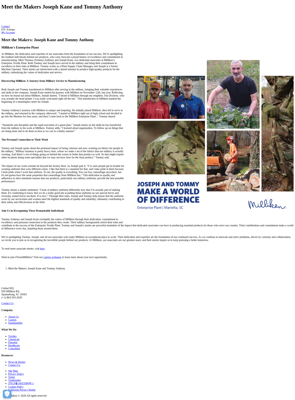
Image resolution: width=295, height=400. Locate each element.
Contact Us (7, 303)
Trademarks (14, 380)
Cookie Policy (16, 386)
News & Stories (16, 362)
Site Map (13, 370)
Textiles (12, 336)
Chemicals (13, 339)
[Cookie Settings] (7, 394)
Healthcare (14, 345)
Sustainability (15, 322)
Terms (11, 377)
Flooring (12, 342)
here (42, 248)
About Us (13, 316)
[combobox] (147, 29)
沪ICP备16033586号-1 (21, 383)
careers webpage (52, 257)
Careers (12, 319)
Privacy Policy (16, 374)
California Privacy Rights (22, 389)
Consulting (14, 348)
